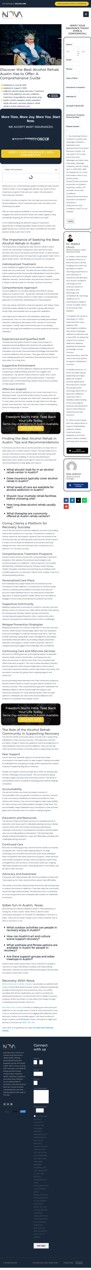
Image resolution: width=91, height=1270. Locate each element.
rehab (37, 103)
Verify (70, 221)
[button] (56, 170)
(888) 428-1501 (28, 1022)
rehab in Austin (9, 106)
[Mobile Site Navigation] (86, 14)
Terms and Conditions (79, 1262)
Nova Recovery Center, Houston (19, 984)
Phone (69, 69)
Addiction (7, 91)
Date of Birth (72, 78)
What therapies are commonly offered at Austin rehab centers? (28, 515)
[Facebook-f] (4, 1104)
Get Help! (41, 1245)
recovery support (26, 103)
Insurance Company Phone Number (75, 116)
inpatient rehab (24, 100)
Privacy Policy (68, 1263)
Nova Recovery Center (12, 1007)
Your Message (41, 1088)
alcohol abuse (18, 91)
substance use (23, 106)
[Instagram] (8, 1104)
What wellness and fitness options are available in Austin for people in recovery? (30, 947)
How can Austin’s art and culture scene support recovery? (28, 938)
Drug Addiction (19, 97)
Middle (78, 54)
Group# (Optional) (75, 106)
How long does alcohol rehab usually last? (31, 506)
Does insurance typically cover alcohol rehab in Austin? (32, 480)
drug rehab (32, 97)
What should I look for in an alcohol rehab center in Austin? (30, 471)
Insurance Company (76, 87)
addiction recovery (22, 94)
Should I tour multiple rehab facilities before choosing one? (31, 497)
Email (69, 60)
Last (83, 52)
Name (69, 44)
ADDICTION (8, 94)
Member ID (71, 97)
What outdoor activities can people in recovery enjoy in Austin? (32, 929)
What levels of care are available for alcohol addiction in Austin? (30, 488)
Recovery (29, 91)
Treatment (39, 91)
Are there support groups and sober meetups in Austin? (31, 958)
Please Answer (73, 126)
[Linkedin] (11, 1104)
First (67, 52)
